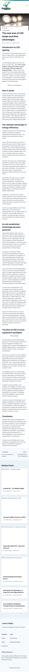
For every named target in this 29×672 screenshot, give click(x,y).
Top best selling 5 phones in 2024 (14, 517)
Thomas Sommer (7, 42)
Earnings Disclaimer (15, 642)
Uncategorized (6, 30)
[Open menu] (26, 6)
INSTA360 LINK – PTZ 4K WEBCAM (22, 454)
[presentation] (14, 477)
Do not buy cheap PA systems (7, 454)
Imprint (3, 638)
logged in (11, 627)
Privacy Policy (13, 638)
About (3, 642)
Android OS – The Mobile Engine (13, 488)
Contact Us (5, 646)
